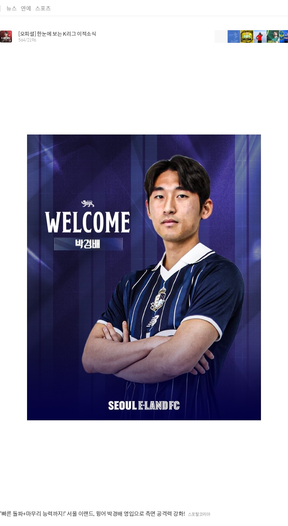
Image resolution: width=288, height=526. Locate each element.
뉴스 (11, 8)
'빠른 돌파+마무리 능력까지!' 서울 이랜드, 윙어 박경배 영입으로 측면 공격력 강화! (92, 513)
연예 (26, 8)
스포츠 (43, 8)
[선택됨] (234, 36)
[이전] (221, 36)
